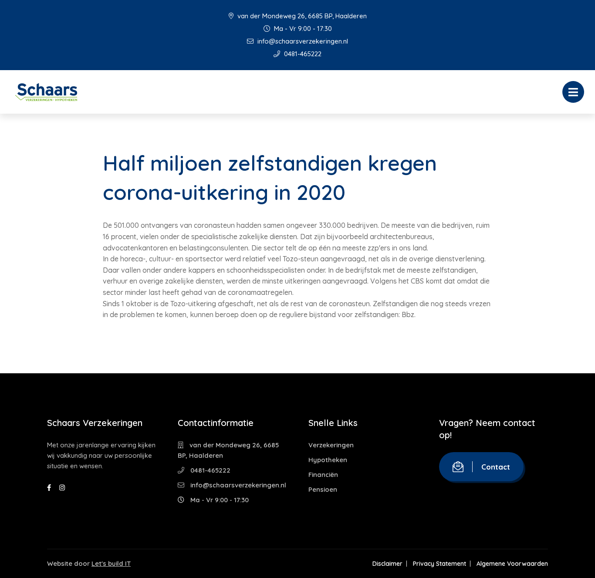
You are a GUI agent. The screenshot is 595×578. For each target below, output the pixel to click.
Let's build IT (111, 563)
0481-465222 (301, 54)
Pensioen (322, 489)
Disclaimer (387, 564)
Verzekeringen (331, 445)
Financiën (323, 474)
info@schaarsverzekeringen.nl (302, 41)
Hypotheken (327, 460)
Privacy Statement (439, 564)
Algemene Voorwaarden (512, 564)
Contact (495, 466)
